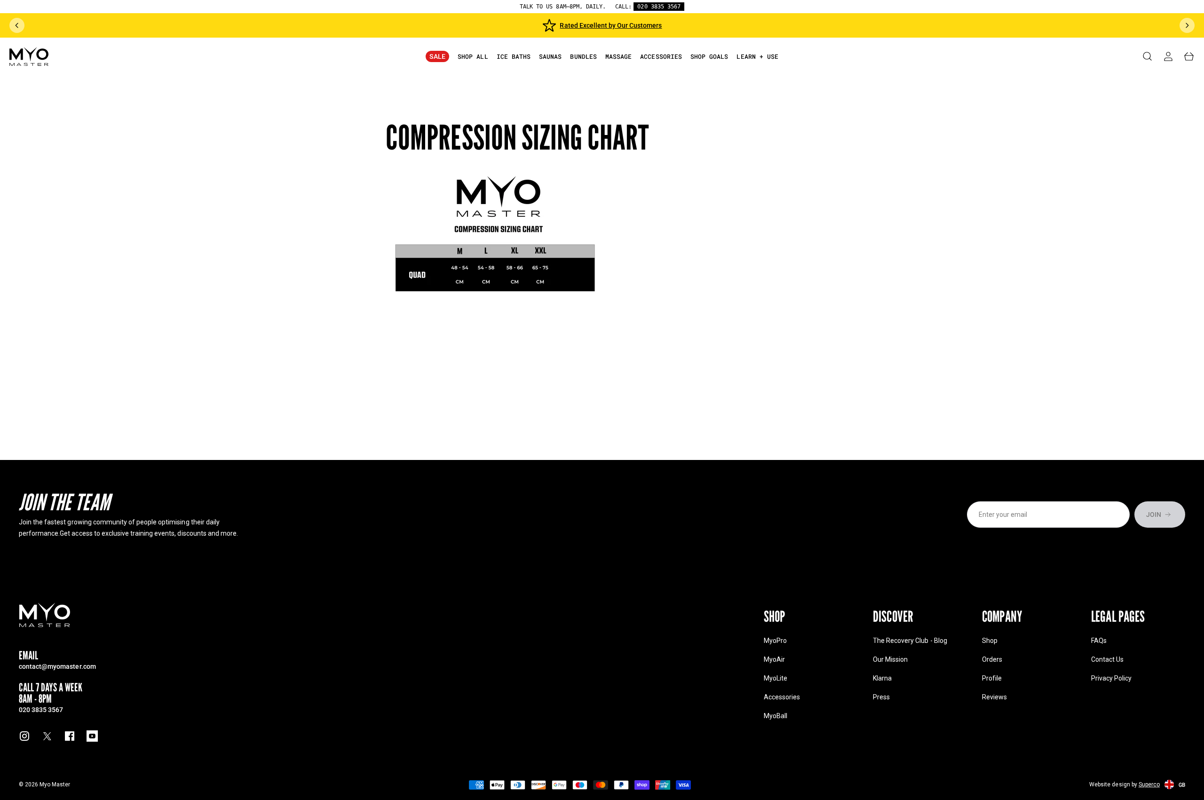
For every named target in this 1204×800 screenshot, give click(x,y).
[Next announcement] (1187, 25)
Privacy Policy (1111, 678)
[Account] (1168, 56)
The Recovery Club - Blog (910, 640)
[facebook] (69, 736)
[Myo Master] (45, 614)
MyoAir (774, 659)
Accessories (782, 697)
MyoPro (775, 640)
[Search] (1147, 56)
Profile (992, 678)
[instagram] (24, 736)
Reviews (994, 697)
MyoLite (775, 678)
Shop (990, 640)
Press (881, 697)
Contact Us (1107, 659)
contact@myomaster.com (57, 666)
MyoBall (775, 716)
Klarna (882, 678)
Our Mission (890, 659)
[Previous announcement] (16, 25)
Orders (992, 659)
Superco (1149, 784)
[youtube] (92, 736)
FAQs (1099, 640)
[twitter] (47, 736)
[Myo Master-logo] (28, 56)
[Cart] (1189, 56)
